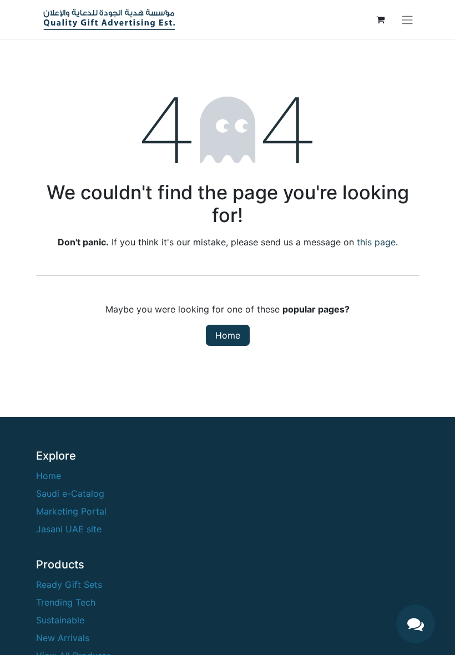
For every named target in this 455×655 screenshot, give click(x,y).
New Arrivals (62, 637)
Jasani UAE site (69, 529)
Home (227, 335)
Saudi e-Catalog (70, 493)
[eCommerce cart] (380, 19)
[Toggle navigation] (407, 19)
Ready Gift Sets (69, 584)
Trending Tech (65, 602)
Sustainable (60, 620)
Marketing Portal (71, 511)
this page (376, 242)
